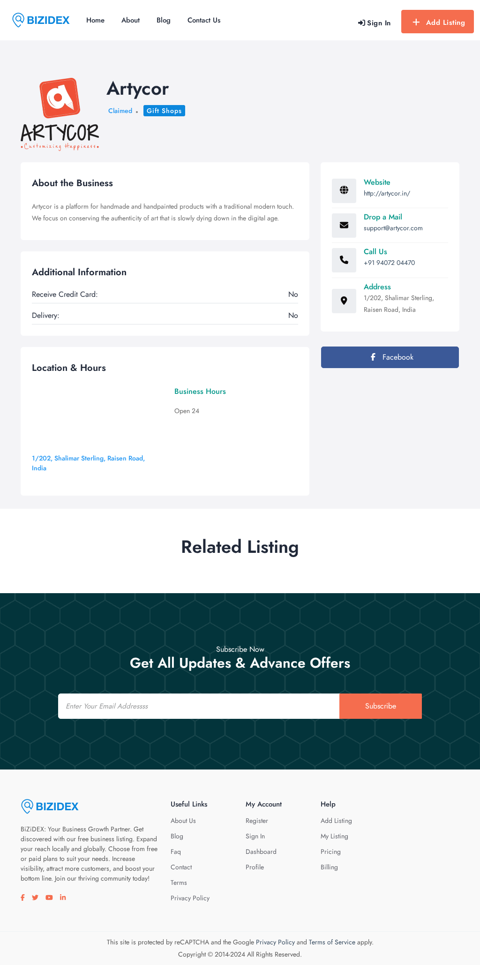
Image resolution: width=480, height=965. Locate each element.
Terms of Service (332, 942)
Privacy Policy (190, 898)
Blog (164, 20)
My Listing (334, 836)
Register (257, 820)
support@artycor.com (393, 228)
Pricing (331, 851)
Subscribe (380, 706)
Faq (176, 851)
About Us (183, 820)
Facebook (396, 357)
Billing (329, 867)
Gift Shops (164, 110)
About (130, 20)
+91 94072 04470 (389, 262)
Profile (255, 867)
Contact (181, 867)
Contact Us (204, 20)
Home (95, 20)
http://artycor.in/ (387, 193)
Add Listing (445, 22)
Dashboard (261, 851)
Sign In (255, 836)
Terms (179, 882)
